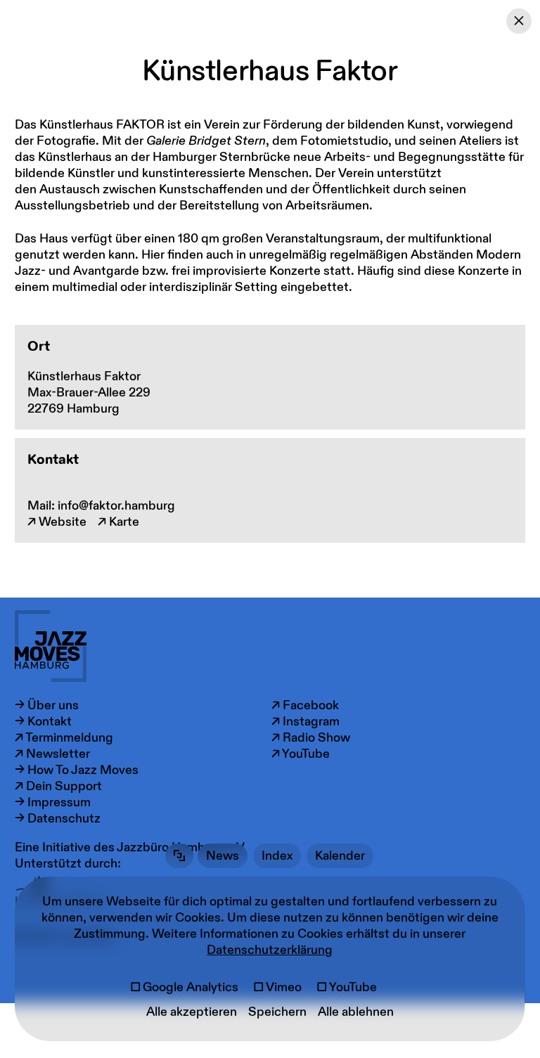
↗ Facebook (305, 705)
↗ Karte (118, 522)
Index (277, 856)
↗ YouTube (300, 754)
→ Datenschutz (58, 819)
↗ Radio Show (310, 738)
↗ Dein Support (58, 786)
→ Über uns (47, 705)
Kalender (340, 856)
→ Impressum (53, 802)
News (222, 856)
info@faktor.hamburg (116, 506)
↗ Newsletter (52, 754)
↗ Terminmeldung (64, 738)
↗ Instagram (305, 722)
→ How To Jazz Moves (77, 770)
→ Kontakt (43, 722)
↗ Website (56, 522)
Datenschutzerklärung (270, 950)
